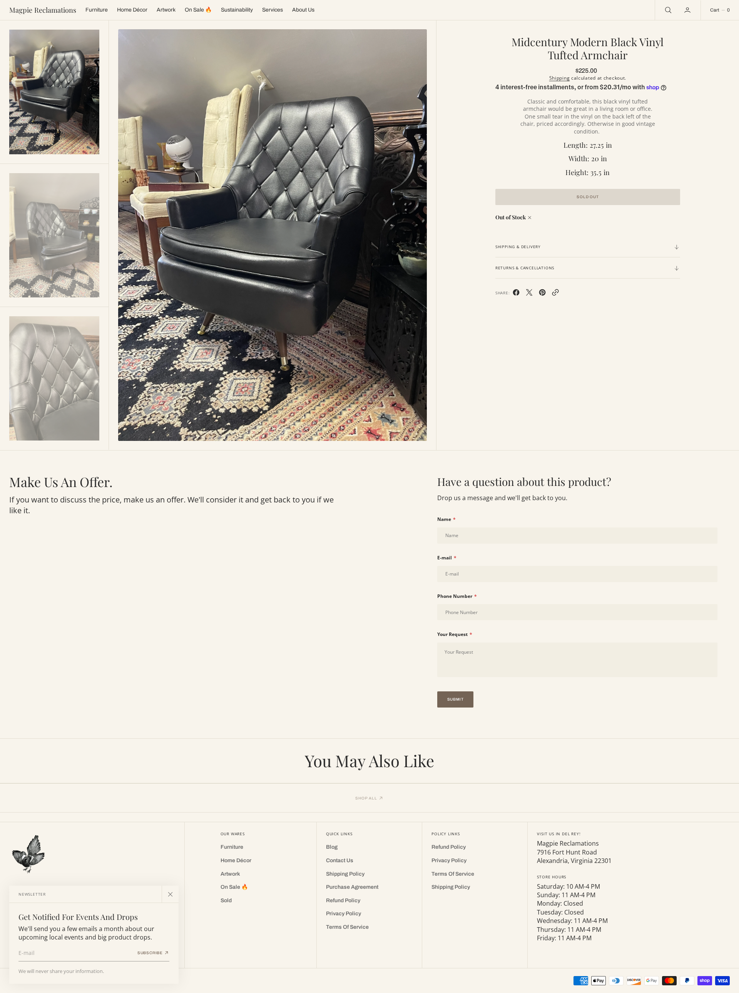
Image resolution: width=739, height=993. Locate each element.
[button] (688, 10)
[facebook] (516, 294)
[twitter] (529, 294)
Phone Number (457, 596)
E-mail (446, 558)
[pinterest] (542, 294)
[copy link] (555, 294)
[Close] (170, 894)
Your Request (454, 634)
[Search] (667, 10)
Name (446, 519)
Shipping (559, 78)
